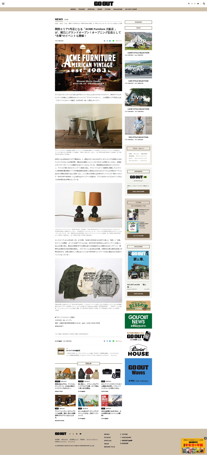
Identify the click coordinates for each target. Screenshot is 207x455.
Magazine (117, 9)
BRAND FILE (109, 447)
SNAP (100, 9)
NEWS (61, 23)
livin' (65, 23)
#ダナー (131, 158)
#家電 (130, 153)
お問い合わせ (64, 439)
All (67, 7)
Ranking (138, 7)
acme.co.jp (58, 326)
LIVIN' (66, 19)
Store (108, 9)
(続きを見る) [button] (114, 355)
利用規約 (82, 439)
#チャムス (136, 153)
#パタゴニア (144, 160)
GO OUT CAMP (131, 9)
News (73, 9)
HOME (56, 23)
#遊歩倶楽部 (144, 153)
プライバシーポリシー (92, 439)
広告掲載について (74, 439)
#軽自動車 (131, 156)
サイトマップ (71, 441)
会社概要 (57, 439)
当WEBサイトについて (61, 441)
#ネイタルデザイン (134, 160)
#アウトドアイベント (141, 156)
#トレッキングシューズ (141, 158)
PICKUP (82, 9)
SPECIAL (91, 9)
